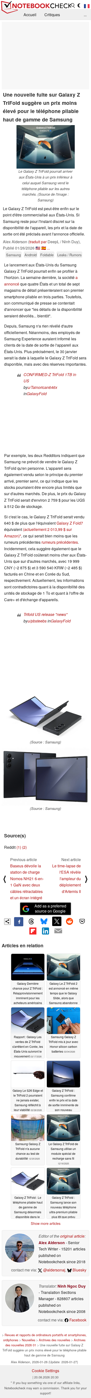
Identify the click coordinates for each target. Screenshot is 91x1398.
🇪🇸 (43, 248)
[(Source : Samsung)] (45, 715)
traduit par (38, 241)
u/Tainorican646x (42, 387)
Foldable (47, 254)
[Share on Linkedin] (45, 930)
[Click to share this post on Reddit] (69, 921)
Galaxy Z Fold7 (70, 523)
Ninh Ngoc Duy (72, 1286)
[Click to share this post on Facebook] (18, 921)
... (85, 14)
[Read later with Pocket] (82, 921)
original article (72, 1236)
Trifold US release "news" (45, 614)
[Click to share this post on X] (56, 921)
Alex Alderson (52, 1242)
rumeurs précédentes (59, 542)
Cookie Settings (45, 1370)
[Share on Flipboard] (32, 930)
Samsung (13, 254)
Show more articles (45, 1223)
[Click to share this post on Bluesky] (44, 921)
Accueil (30, 14)
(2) (24, 847)
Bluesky (79, 1270)
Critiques (52, 14)
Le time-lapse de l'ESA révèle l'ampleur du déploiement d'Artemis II (66, 878)
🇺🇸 (37, 248)
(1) (19, 847)
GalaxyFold (37, 393)
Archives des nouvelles (54, 1340)
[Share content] (7, 921)
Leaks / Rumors (69, 254)
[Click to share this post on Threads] (31, 921)
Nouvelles (28, 1340)
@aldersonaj (53, 1270)
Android (31, 254)
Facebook (77, 1320)
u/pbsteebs (37, 621)
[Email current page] (58, 931)
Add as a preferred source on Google (50, 908)
